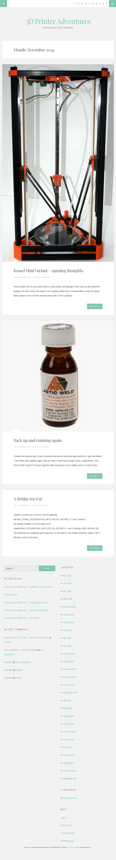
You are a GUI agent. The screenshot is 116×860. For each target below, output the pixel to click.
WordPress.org (67, 840)
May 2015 (67, 638)
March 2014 (67, 708)
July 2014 (67, 700)
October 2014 (68, 684)
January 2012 (68, 762)
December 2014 (69, 669)
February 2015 (69, 653)
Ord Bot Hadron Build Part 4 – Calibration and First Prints (28, 586)
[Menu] (3, 3)
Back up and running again (38, 440)
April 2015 (67, 645)
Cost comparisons (23, 662)
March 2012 (67, 747)
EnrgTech (8, 662)
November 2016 (69, 606)
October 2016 (68, 614)
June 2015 (67, 630)
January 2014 (68, 716)
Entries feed (66, 825)
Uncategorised (70, 798)
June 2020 (67, 583)
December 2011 (69, 770)
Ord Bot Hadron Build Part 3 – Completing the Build (26, 602)
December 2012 (69, 731)
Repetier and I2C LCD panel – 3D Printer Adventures (26, 637)
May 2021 (67, 575)
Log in (63, 817)
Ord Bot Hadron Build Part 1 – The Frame (21, 618)
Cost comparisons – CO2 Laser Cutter (20, 649)
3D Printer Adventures (58, 21)
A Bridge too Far (28, 499)
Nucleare (72, 847)
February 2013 (69, 723)
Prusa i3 (18, 677)
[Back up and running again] (58, 375)
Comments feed (68, 833)
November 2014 (69, 677)
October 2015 (68, 622)
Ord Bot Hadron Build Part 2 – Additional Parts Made (26, 610)
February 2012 (69, 755)
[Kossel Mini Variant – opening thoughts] (58, 163)
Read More (93, 306)
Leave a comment (43, 277)
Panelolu (7, 642)
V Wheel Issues (10, 594)
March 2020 (67, 598)
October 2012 (68, 739)
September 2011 (70, 778)
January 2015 (68, 661)
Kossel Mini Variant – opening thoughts (48, 270)
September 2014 (70, 692)
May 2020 (67, 591)
